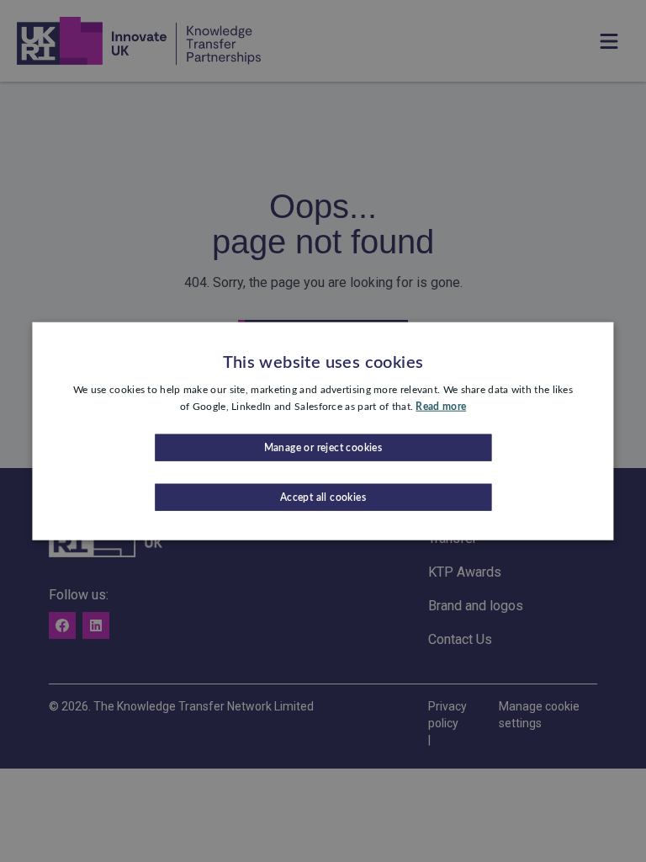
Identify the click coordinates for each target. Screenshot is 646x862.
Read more (441, 407)
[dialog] (322, 431)
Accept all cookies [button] (323, 497)
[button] (322, 447)
